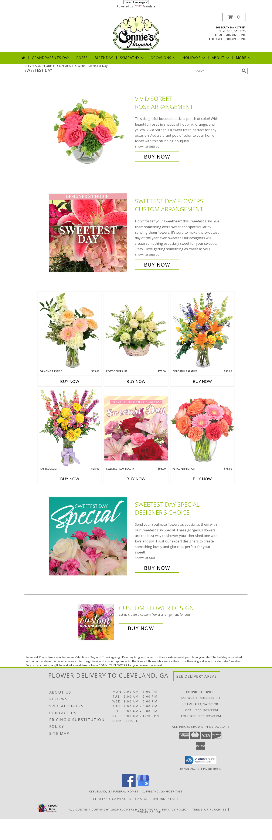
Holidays (191, 57)
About (218, 57)
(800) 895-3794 (234, 39)
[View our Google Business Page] (143, 786)
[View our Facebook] (129, 786)
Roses (82, 57)
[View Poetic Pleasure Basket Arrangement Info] (136, 330)
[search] (244, 70)
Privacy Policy (175, 809)
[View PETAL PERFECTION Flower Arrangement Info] (202, 427)
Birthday (104, 57)
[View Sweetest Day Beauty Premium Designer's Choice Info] (136, 428)
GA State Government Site (157, 799)
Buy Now (157, 156)
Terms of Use (149, 812)
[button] (233, 17)
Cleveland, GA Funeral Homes (113, 791)
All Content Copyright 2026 (94, 809)
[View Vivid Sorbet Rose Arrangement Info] (91, 128)
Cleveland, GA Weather (112, 799)
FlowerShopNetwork (139, 809)
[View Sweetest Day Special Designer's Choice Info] (91, 536)
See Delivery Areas (196, 676)
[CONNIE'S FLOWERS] (136, 32)
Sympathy (129, 57)
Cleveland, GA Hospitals (162, 791)
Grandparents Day (50, 57)
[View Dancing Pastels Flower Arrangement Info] (70, 330)
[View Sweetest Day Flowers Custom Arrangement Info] (91, 233)
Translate (148, 6)
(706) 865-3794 (234, 35)
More (241, 57)
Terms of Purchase (209, 809)
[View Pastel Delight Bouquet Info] (70, 427)
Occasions (161, 57)
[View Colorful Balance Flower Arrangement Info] (202, 330)
